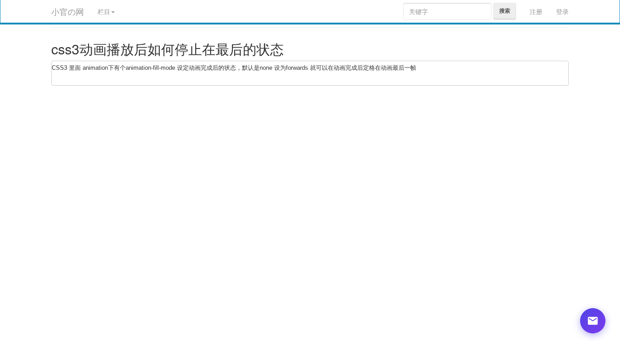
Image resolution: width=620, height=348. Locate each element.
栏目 (104, 11)
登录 (562, 11)
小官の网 (67, 11)
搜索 (504, 10)
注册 (536, 11)
